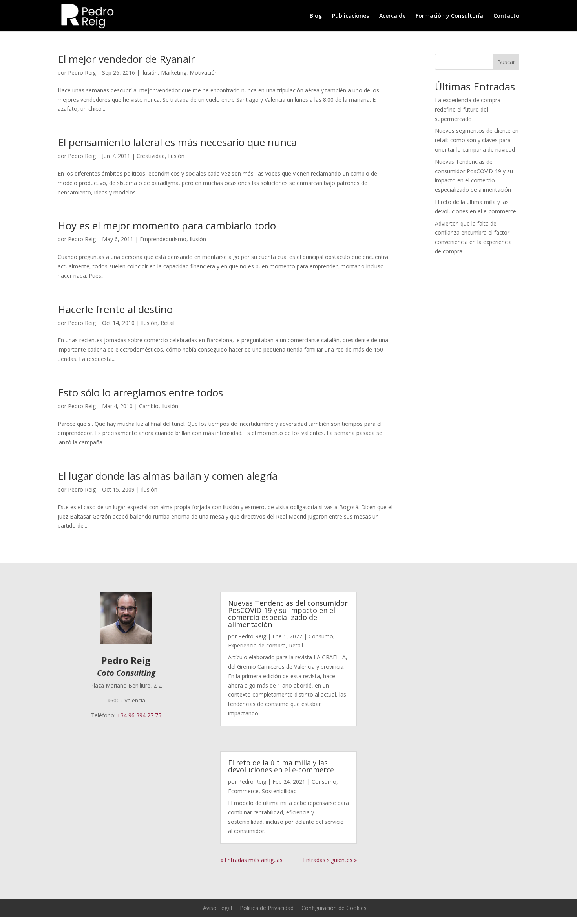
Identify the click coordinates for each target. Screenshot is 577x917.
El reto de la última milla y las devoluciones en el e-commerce (281, 766)
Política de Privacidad (267, 907)
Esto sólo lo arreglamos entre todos (140, 392)
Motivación (204, 72)
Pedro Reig (82, 72)
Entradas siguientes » (330, 860)
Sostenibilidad (279, 791)
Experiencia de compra (257, 645)
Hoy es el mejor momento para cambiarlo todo (167, 225)
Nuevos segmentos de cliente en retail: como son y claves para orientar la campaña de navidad (477, 140)
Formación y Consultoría (449, 16)
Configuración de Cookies (334, 907)
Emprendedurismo (163, 239)
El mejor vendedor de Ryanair (126, 59)
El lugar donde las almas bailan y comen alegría (168, 476)
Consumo (321, 636)
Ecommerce (243, 791)
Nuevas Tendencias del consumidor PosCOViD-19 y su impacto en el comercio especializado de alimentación (288, 613)
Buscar (506, 62)
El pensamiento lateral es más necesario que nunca (177, 142)
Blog (316, 16)
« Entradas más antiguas (251, 860)
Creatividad (151, 156)
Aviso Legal (217, 907)
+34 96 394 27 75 (139, 715)
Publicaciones (350, 16)
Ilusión (149, 72)
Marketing (173, 72)
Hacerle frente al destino (115, 309)
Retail (168, 322)
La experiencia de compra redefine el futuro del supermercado (467, 109)
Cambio (149, 406)
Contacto (506, 16)
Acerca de (392, 16)
